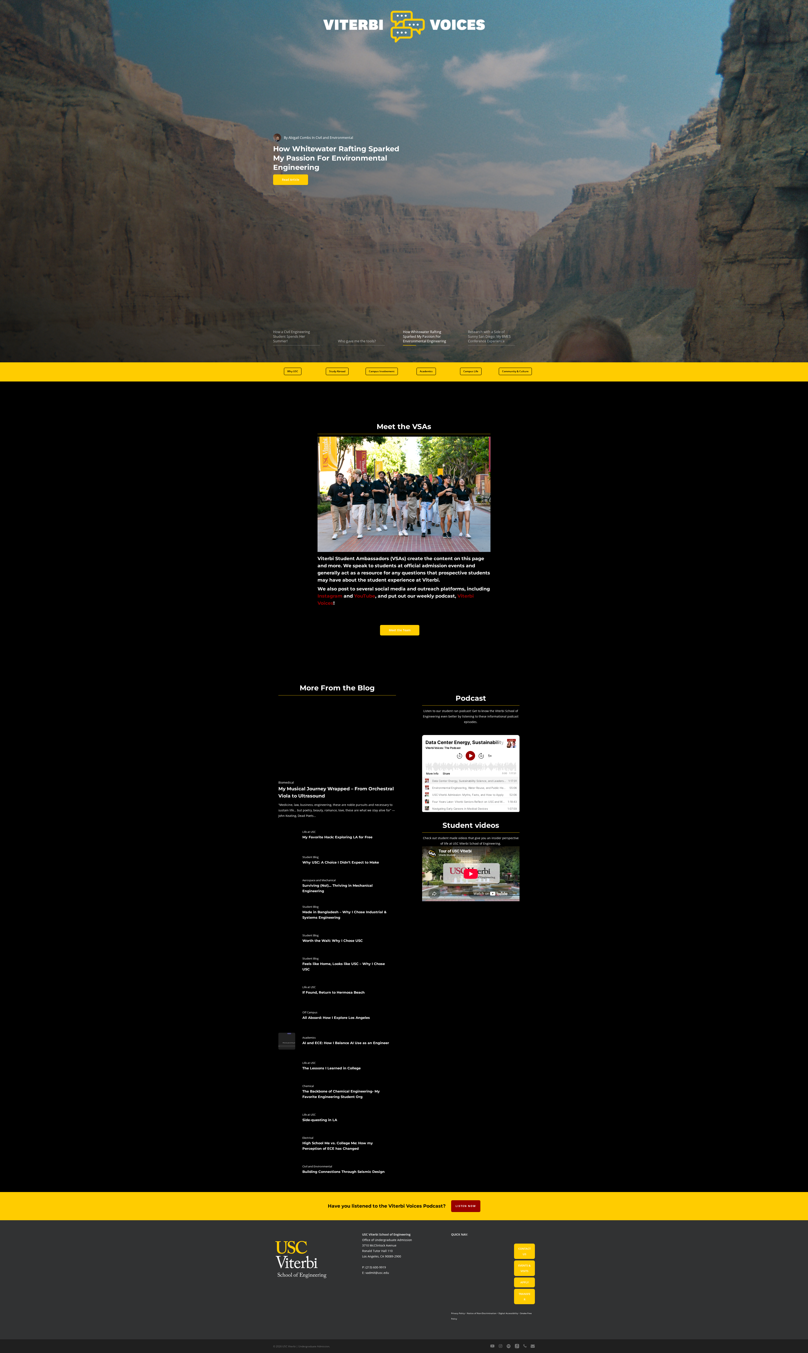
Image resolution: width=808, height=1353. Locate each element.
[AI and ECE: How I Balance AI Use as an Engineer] (337, 1041)
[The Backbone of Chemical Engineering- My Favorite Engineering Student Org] (337, 1092)
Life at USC (309, 832)
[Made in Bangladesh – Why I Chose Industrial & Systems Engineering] (337, 913)
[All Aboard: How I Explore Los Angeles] (337, 1015)
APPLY (524, 1282)
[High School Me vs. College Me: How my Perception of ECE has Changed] (337, 1144)
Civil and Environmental (317, 1166)
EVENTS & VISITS (524, 1268)
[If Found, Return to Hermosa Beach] (337, 990)
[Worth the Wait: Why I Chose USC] (337, 938)
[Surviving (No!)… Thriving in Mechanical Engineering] (337, 886)
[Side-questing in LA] (337, 1118)
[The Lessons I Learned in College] (337, 1066)
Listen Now (466, 1206)
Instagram (330, 596)
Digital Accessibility (508, 1313)
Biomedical (286, 782)
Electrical (307, 1138)
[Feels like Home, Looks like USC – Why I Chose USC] (337, 965)
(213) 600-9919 (375, 1267)
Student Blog (310, 857)
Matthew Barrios (301, 137)
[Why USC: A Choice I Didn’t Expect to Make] (337, 860)
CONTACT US (524, 1251)
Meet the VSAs (404, 426)
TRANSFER (524, 1296)
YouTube (364, 596)
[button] (293, 371)
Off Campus (309, 1012)
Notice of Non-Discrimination (481, 1313)
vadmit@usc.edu (377, 1273)
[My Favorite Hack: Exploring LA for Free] (337, 835)
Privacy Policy (458, 1313)
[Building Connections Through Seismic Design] (337, 1170)
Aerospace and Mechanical (319, 880)
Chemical (308, 1086)
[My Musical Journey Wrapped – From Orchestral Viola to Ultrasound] (337, 758)
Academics (309, 1037)
